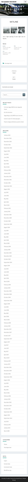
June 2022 (6, 157)
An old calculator (8, 112)
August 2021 (7, 189)
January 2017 (7, 364)
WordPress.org (7, 470)
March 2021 (6, 205)
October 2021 (7, 183)
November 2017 (8, 332)
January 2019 (7, 288)
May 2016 (6, 389)
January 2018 (7, 326)
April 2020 (6, 240)
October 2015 (7, 408)
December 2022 (7, 138)
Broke (4, 46)
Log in (5, 460)
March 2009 (6, 431)
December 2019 (7, 253)
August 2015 (7, 415)
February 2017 (7, 361)
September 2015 (8, 412)
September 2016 (8, 377)
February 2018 (7, 323)
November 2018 (8, 294)
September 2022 (8, 148)
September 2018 (8, 300)
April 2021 (6, 202)
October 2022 (7, 144)
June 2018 (6, 310)
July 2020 (6, 230)
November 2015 (8, 405)
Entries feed (7, 464)
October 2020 (7, 221)
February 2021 (7, 208)
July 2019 (6, 268)
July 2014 (6, 421)
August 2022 (7, 151)
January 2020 (7, 249)
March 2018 (6, 319)
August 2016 (7, 380)
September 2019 (8, 262)
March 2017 (6, 358)
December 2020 (7, 214)
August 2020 (7, 227)
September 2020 (8, 224)
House (5, 444)
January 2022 (7, 173)
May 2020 (6, 237)
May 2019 (6, 275)
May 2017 (6, 351)
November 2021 (8, 179)
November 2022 (8, 141)
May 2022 (6, 160)
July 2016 (6, 383)
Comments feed (8, 467)
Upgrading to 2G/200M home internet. (13, 115)
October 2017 (7, 335)
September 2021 (8, 186)
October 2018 (7, 297)
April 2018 (6, 316)
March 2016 (6, 393)
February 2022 (7, 170)
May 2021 (6, 198)
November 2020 (8, 218)
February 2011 (7, 424)
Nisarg (14, 480)
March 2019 (6, 281)
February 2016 (7, 396)
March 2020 (6, 243)
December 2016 (7, 367)
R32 (15, 46)
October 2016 (7, 373)
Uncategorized (8, 63)
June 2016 (6, 386)
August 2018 (7, 303)
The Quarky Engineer (8, 2)
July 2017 (6, 345)
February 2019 (7, 284)
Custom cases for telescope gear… (12, 118)
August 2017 (7, 342)
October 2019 (7, 259)
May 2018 (6, 313)
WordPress (19, 478)
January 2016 (7, 399)
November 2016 (8, 370)
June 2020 (6, 233)
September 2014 (8, 418)
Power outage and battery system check (14, 122)
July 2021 (6, 192)
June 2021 (6, 195)
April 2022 (6, 163)
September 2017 (8, 338)
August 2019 (7, 265)
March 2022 (6, 167)
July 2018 (6, 307)
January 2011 (7, 428)
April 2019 (6, 278)
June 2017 (6, 348)
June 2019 (6, 272)
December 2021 (7, 176)
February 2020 (7, 246)
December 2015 (7, 402)
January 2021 (7, 211)
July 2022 (6, 154)
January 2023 (7, 135)
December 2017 (7, 329)
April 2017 (6, 354)
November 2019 (8, 256)
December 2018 (7, 291)
